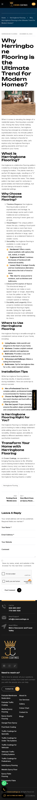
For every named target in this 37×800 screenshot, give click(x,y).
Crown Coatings (10, 458)
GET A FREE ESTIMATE (15, 795)
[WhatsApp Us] (4, 783)
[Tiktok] (14, 665)
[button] (33, 4)
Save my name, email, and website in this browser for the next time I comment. (18, 564)
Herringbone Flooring (9, 34)
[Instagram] (9, 665)
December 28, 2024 (26, 34)
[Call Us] (4, 789)
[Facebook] (4, 665)
